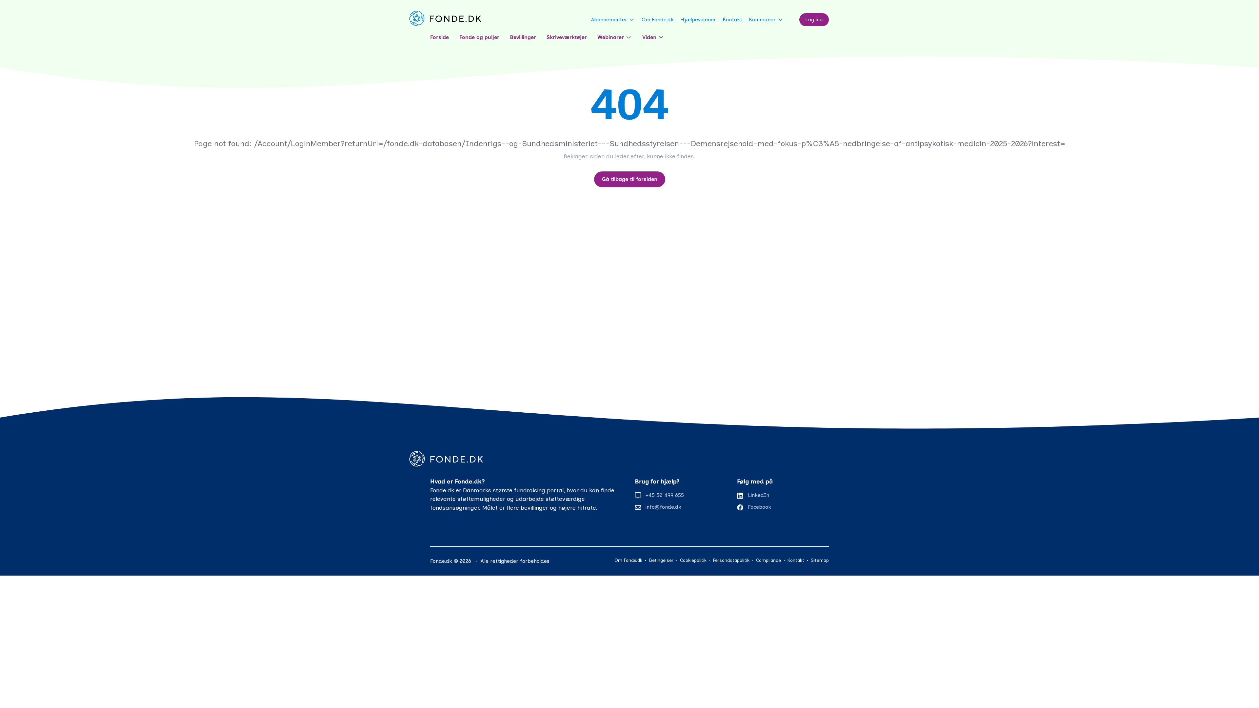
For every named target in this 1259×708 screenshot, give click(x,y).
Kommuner (762, 19)
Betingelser (661, 560)
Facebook (759, 507)
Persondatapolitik (731, 560)
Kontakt (732, 19)
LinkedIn (758, 495)
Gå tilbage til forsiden (629, 179)
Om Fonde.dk (658, 19)
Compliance (768, 560)
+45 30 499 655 (665, 495)
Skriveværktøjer (567, 37)
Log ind (814, 19)
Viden (649, 37)
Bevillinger (523, 37)
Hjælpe (698, 19)
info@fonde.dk (663, 507)
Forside (439, 37)
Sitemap (820, 560)
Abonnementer (609, 19)
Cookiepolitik (693, 560)
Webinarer (610, 37)
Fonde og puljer (479, 37)
